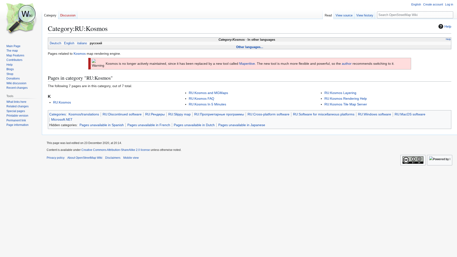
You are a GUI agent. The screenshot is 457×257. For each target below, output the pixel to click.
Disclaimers (112, 157)
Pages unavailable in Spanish (101, 125)
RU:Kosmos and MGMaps (208, 93)
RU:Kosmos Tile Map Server (345, 104)
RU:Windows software (374, 114)
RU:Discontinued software (122, 114)
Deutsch (55, 43)
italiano (82, 43)
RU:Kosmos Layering (340, 93)
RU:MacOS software (410, 114)
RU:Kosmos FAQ (201, 98)
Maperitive (247, 63)
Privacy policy (56, 157)
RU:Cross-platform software (268, 114)
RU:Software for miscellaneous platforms (323, 114)
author (347, 63)
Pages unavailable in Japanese (241, 125)
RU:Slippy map (179, 114)
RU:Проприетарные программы (219, 114)
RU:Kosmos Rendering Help (345, 98)
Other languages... (249, 47)
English (69, 43)
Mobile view (131, 157)
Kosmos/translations (84, 114)
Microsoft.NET (62, 119)
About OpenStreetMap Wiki (84, 157)
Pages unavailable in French (148, 125)
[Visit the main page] (21, 19)
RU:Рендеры (155, 114)
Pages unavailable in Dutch (194, 125)
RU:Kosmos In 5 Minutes (207, 104)
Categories (57, 114)
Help (447, 26)
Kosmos (80, 53)
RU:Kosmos (62, 102)
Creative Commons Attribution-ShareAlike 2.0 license (115, 150)
